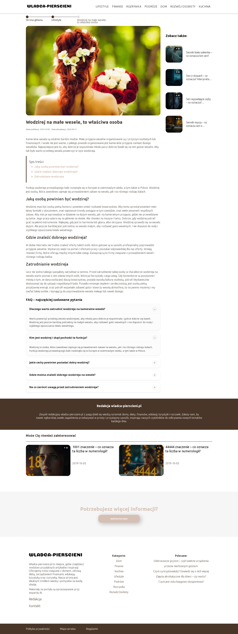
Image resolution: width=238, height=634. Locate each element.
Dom (163, 6)
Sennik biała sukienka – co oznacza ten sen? (199, 54)
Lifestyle (102, 6)
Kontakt (34, 606)
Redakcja (35, 599)
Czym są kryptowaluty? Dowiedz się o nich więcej (181, 571)
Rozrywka (133, 6)
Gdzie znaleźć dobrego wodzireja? (56, 171)
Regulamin (92, 628)
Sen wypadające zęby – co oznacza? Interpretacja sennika (198, 101)
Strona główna (34, 19)
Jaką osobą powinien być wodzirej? (56, 166)
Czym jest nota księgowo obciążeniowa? (181, 581)
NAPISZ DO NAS (119, 519)
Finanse (117, 6)
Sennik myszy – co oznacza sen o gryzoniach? (196, 124)
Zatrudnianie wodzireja (49, 176)
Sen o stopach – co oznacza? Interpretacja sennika (199, 77)
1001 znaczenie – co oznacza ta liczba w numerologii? (92, 449)
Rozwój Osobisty (183, 6)
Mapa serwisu (68, 628)
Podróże (151, 6)
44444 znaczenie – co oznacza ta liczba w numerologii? (186, 449)
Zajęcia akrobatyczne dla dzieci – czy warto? (181, 576)
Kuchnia (204, 6)
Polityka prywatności (38, 628)
